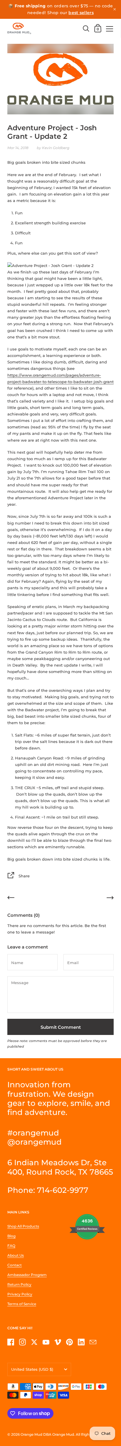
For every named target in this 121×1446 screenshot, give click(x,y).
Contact (14, 1265)
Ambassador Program (27, 1275)
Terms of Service (21, 1304)
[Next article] (110, 898)
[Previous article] (10, 898)
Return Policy (19, 1284)
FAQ (11, 1245)
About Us (15, 1255)
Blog (11, 1236)
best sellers (81, 12)
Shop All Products (23, 1226)
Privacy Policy (19, 1294)
